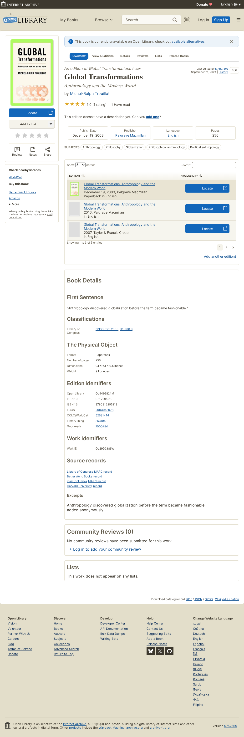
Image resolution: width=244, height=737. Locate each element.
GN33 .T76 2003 (107, 329)
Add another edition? (220, 256)
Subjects (60, 638)
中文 (196, 699)
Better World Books (22, 192)
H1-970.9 (126, 329)
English (173, 135)
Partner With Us (19, 633)
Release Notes (157, 644)
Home (58, 623)
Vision (12, 623)
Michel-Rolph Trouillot (90, 93)
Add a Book (155, 638)
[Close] (231, 41)
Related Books (179, 56)
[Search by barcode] (186, 19)
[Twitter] (160, 651)
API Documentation (114, 628)
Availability (189, 175)
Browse (101, 19)
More (15, 204)
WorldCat (15, 177)
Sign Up (221, 19)
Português (200, 674)
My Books (69, 19)
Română (198, 679)
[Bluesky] (151, 651)
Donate (204, 4)
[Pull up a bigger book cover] (31, 104)
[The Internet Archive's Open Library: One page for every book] (25, 20)
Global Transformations (110, 68)
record (97, 476)
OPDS (209, 599)
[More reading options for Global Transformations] (51, 124)
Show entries (81, 165)
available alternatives (188, 41)
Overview (79, 56)
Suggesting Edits (159, 633)
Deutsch (199, 633)
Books (58, 628)
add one (152, 117)
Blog (11, 644)
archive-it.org (160, 727)
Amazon (14, 198)
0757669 (230, 726)
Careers (13, 638)
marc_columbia (77, 481)
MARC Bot (221, 68)
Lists (158, 56)
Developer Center (112, 623)
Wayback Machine (111, 727)
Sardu (197, 684)
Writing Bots (109, 638)
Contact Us (155, 628)
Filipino (198, 704)
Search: (186, 165)
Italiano (198, 664)
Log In (203, 19)
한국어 (197, 669)
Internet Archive (74, 724)
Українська (201, 694)
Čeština (198, 628)
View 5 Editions (103, 56)
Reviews (142, 56)
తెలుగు (197, 689)
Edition (74, 175)
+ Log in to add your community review (105, 549)
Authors (60, 633)
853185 (101, 421)
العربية (197, 623)
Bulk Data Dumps (112, 633)
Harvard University (79, 486)
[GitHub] (169, 651)
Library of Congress (80, 471)
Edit (234, 70)
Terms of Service (20, 649)
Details (125, 56)
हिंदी (195, 654)
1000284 (102, 426)
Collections (62, 644)
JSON (198, 599)
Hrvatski (199, 659)
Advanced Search (66, 649)
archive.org (134, 727)
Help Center (155, 623)
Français (199, 649)
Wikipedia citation (227, 599)
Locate (31, 113)
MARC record (103, 471)
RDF (189, 599)
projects (75, 727)
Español (198, 644)
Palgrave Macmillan (130, 135)
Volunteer (14, 628)
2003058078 (104, 410)
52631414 (102, 415)
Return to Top (64, 654)
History (223, 72)
